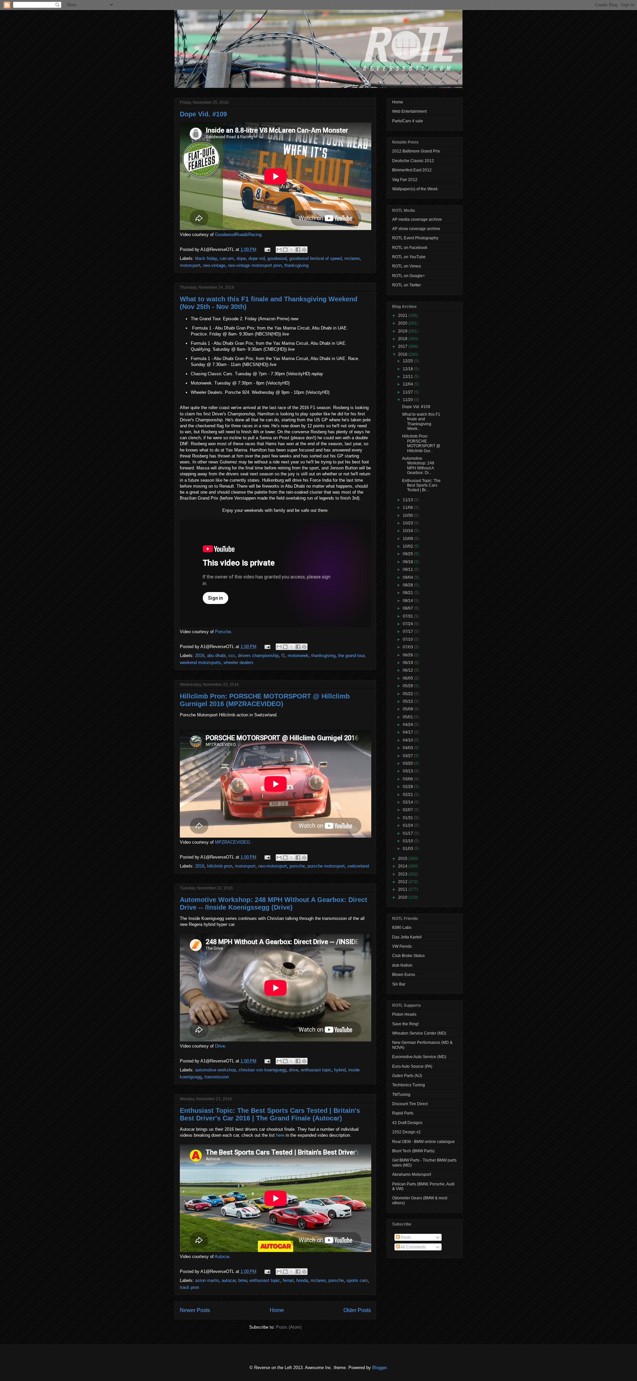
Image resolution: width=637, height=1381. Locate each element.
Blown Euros (403, 974)
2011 (403, 889)
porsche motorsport (326, 866)
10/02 (408, 546)
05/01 (408, 717)
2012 (403, 881)
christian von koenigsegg (262, 1069)
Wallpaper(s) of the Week (415, 189)
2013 (403, 874)
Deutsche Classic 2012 (413, 160)
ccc (231, 655)
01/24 (408, 825)
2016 (199, 655)
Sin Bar (398, 984)
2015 (403, 858)
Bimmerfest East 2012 (412, 170)
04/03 (408, 748)
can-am (227, 258)
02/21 (408, 794)
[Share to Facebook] (298, 249)
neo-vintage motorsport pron (255, 265)
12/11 (408, 376)
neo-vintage (214, 265)
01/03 (408, 848)
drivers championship (258, 655)
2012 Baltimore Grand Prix (416, 151)
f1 (283, 655)
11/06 (408, 507)
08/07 (408, 608)
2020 (403, 323)
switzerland (358, 866)
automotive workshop (215, 1069)
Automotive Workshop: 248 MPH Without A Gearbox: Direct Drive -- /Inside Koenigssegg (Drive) (273, 903)
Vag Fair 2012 (404, 179)
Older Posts (357, 1310)
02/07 (408, 810)
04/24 (408, 724)
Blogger (379, 1367)
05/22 (408, 693)
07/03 (408, 647)
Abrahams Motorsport (411, 1174)
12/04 (408, 384)
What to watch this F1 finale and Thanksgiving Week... (421, 421)
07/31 (408, 616)
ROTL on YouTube (409, 257)
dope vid (256, 258)
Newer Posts (195, 1310)
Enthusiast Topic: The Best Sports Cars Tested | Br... (421, 485)
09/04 (408, 577)
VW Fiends (402, 946)
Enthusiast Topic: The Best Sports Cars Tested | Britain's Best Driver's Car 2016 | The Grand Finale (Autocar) (270, 1114)
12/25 (408, 361)
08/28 (408, 585)
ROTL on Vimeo (406, 266)
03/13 (408, 771)
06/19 (408, 662)
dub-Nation (402, 965)
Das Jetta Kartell (407, 937)
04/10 (408, 740)
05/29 (408, 686)
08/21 (408, 592)
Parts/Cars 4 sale (407, 121)
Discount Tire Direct (410, 1104)
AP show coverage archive (416, 228)
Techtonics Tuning (408, 1085)
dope (241, 258)
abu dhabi (216, 655)
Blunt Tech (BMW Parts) (413, 1151)
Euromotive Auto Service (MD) (419, 1056)
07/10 (408, 639)
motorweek (298, 655)
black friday (206, 258)
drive (293, 1069)
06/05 (408, 678)
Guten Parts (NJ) (407, 1075)
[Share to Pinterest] (304, 249)
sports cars (357, 1280)
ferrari (288, 1280)
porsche (297, 866)
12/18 (408, 369)
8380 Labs (401, 927)
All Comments (413, 1247)
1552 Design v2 (406, 1132)
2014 (403, 866)
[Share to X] (291, 249)
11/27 (408, 392)
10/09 (408, 538)
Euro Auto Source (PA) (412, 1066)
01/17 (408, 833)
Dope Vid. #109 (203, 114)
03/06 (408, 779)
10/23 (408, 523)
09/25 (408, 554)
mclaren (352, 258)
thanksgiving (296, 265)
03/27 (408, 755)
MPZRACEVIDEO (232, 842)
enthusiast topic (316, 1069)
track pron (189, 1287)
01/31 (408, 817)
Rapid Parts (402, 1113)
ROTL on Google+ (408, 275)
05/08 (408, 709)
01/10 (408, 841)
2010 (403, 897)
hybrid (340, 1069)
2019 (403, 331)
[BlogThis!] (285, 249)
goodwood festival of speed (315, 258)
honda (302, 1280)
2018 (403, 338)
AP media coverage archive (417, 219)
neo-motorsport (272, 866)
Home (277, 1310)
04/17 (408, 732)
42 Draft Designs (407, 1122)
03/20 (408, 763)
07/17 (408, 631)
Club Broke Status (408, 955)
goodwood (277, 258)
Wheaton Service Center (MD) (419, 1033)
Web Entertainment (409, 111)
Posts (405, 1237)
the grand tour (351, 655)
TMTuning (401, 1094)
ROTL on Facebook (409, 247)
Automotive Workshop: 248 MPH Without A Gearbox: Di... (418, 465)
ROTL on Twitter (406, 285)
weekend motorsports (200, 662)
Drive (220, 1046)
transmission (216, 1076)
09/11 (408, 569)
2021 (403, 315)
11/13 (408, 500)
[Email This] (279, 249)
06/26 (408, 655)
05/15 (408, 701)
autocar (229, 1280)
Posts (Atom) (289, 1327)
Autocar (222, 1256)
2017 (403, 346)
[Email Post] (267, 249)
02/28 (408, 786)
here (280, 1135)
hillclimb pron (219, 866)
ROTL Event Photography (415, 238)
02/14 (408, 802)
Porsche (223, 631)
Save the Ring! (405, 1024)
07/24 (408, 624)
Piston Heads (404, 1014)
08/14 (408, 600)
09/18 (408, 562)
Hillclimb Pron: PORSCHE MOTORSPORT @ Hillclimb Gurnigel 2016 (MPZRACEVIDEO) (265, 699)
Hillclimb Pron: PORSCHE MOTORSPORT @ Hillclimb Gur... (421, 443)
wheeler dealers (238, 662)
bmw (242, 1280)
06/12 (408, 670)
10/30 (408, 515)
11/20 (408, 399)
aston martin (207, 1280)
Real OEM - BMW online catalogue (423, 1141)
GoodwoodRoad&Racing (238, 234)
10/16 (408, 530)
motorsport (190, 265)
